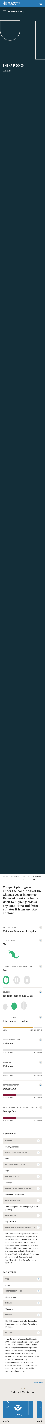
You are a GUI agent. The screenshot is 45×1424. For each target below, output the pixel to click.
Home (5, 877)
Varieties (26, 877)
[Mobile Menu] (40, 3)
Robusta (15, 877)
